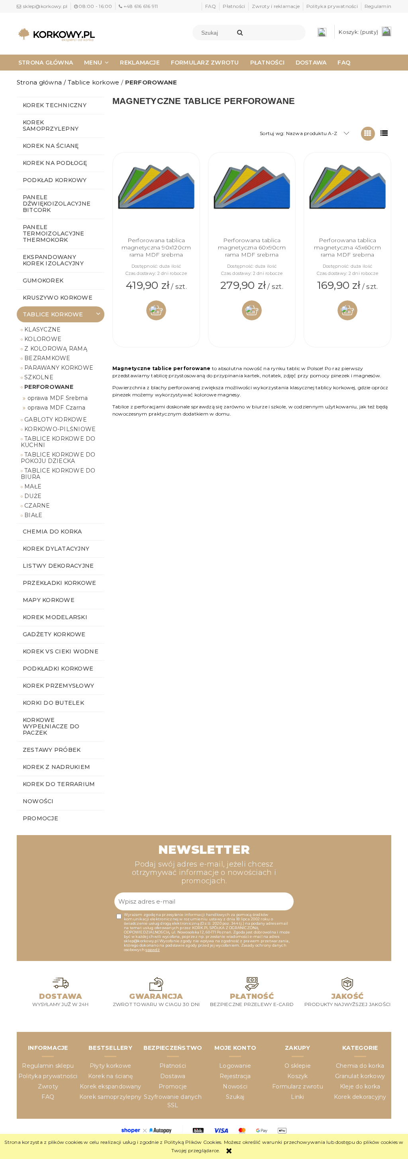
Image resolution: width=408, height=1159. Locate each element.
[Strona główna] (56, 35)
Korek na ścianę (51, 145)
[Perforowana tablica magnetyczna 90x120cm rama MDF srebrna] (156, 197)
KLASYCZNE (42, 329)
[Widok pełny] (384, 134)
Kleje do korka (360, 1086)
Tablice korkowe (53, 314)
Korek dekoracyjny (360, 1096)
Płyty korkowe (110, 1065)
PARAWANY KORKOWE (58, 367)
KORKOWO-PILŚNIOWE (60, 429)
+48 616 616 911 (141, 6)
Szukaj (235, 1096)
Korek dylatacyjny (56, 548)
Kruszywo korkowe (57, 297)
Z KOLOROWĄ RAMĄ (55, 348)
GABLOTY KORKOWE (55, 419)
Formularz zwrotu (297, 1086)
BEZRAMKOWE (47, 358)
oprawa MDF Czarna (56, 407)
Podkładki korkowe (58, 668)
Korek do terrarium (59, 784)
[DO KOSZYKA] (156, 310)
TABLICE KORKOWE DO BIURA (58, 473)
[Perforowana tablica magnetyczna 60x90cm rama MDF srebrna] (252, 197)
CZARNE (37, 505)
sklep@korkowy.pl (45, 6)
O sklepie (297, 1065)
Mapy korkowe (49, 600)
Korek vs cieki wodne (60, 651)
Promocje (40, 818)
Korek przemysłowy (58, 685)
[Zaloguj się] (324, 32)
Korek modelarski (55, 617)
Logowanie (235, 1065)
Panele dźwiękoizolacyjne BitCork (56, 204)
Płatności (234, 6)
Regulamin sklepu (48, 1065)
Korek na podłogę (55, 163)
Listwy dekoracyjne (58, 565)
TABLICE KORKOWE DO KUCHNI (58, 442)
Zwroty (48, 1086)
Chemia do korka (52, 531)
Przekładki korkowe (59, 582)
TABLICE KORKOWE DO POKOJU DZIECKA (58, 458)
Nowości (38, 801)
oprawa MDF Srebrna (57, 398)
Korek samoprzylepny (50, 125)
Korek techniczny (54, 105)
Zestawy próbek (51, 749)
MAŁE (32, 486)
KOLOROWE (42, 339)
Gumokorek (43, 280)
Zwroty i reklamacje (276, 6)
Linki (297, 1096)
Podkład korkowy (55, 180)
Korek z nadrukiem (56, 767)
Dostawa (173, 1076)
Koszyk (297, 1076)
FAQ (210, 6)
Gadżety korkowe (54, 634)
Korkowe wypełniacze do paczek (51, 726)
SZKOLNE (38, 377)
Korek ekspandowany (110, 1086)
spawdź (152, 949)
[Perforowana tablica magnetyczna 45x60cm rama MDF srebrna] (347, 197)
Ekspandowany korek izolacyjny (53, 260)
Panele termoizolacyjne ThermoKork (53, 233)
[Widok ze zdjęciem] (368, 134)
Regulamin (378, 6)
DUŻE (32, 496)
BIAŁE (33, 515)
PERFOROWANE (48, 386)
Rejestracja (235, 1076)
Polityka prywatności (332, 6)
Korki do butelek (53, 702)
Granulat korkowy (360, 1076)
